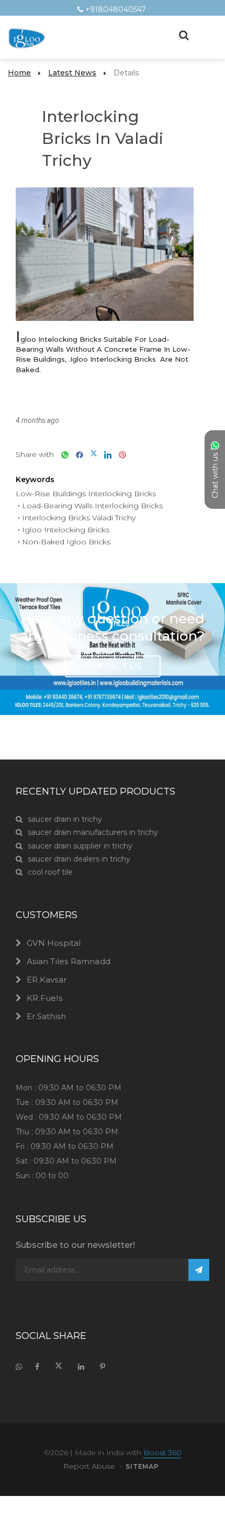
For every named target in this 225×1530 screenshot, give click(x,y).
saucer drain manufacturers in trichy (93, 832)
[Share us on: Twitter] (91, 454)
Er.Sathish (46, 1016)
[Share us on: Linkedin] (81, 1366)
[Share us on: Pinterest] (120, 454)
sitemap (142, 1466)
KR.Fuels (44, 998)
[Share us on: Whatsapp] (62, 454)
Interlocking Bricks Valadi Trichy (79, 517)
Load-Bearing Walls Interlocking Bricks (92, 505)
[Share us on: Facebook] (77, 454)
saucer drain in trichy (65, 819)
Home (19, 73)
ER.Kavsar (46, 980)
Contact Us (112, 666)
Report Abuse (89, 1466)
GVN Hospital (54, 943)
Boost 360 (162, 1452)
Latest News (72, 73)
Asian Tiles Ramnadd (68, 961)
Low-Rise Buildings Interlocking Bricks (86, 493)
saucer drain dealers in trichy (79, 859)
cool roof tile (50, 872)
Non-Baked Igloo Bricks (66, 541)
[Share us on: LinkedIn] (105, 454)
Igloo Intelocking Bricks (65, 529)
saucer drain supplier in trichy (80, 846)
